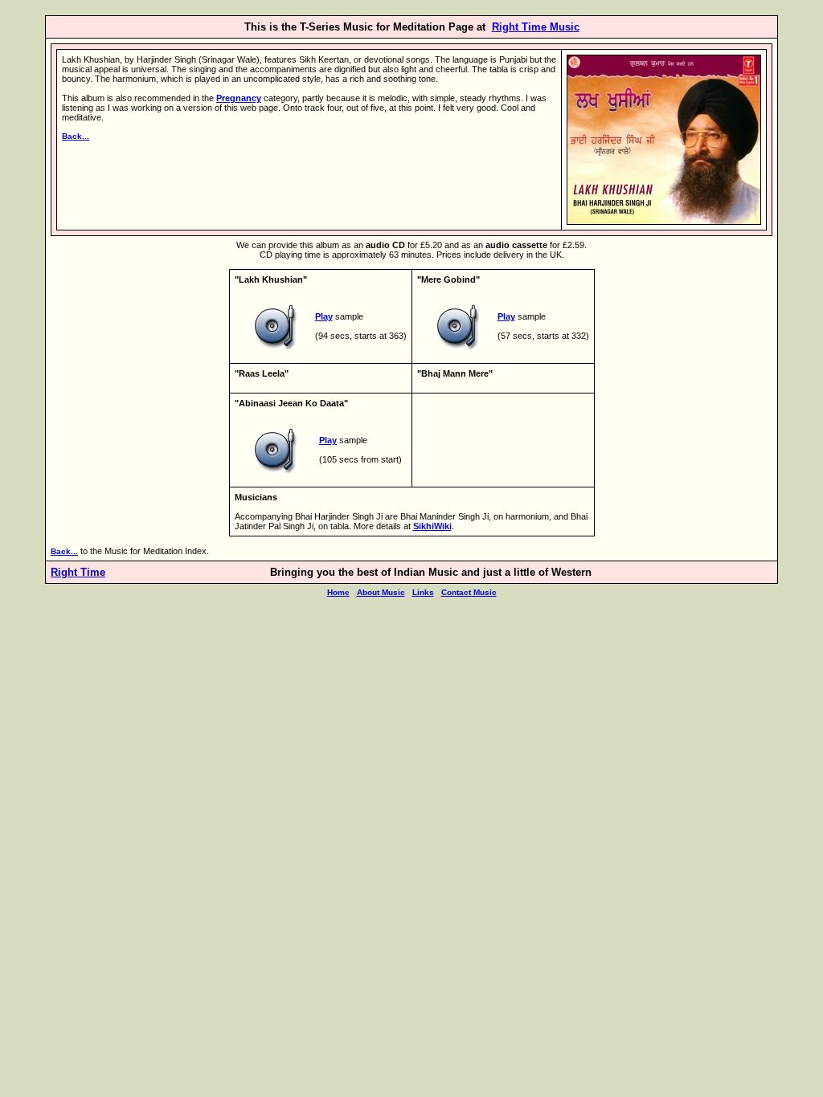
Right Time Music (535, 27)
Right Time (78, 572)
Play (324, 316)
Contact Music (469, 592)
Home (338, 592)
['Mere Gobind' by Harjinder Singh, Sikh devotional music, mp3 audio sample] (457, 354)
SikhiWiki (432, 526)
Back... (75, 136)
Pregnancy (238, 98)
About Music (381, 592)
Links (423, 592)
